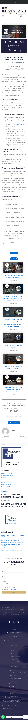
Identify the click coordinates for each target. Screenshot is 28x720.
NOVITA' (3, 482)
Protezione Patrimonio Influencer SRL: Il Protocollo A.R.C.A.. (12, 697)
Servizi (12, 650)
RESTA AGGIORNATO (14, 422)
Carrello (11, 683)
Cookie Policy (12, 675)
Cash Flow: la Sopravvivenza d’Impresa (10, 548)
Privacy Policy (12, 589)
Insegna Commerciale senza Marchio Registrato (12, 550)
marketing (21, 124)
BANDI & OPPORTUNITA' (7, 473)
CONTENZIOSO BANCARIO (7, 475)
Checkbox (4, 586)
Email (3, 576)
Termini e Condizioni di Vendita (17, 673)
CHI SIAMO (14, 258)
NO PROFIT (4, 480)
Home (12, 648)
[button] (2, 16)
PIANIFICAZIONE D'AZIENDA (8, 484)
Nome (3, 571)
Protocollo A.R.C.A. (5, 486)
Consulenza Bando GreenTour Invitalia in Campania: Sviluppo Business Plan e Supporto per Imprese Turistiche (13, 544)
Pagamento (12, 686)
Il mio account (13, 681)
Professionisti (14, 659)
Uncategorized (4, 491)
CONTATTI (14, 253)
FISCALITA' (3, 477)
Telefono (4, 581)
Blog (12, 653)
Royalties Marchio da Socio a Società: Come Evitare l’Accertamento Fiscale (13, 390)
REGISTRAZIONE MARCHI (7, 489)
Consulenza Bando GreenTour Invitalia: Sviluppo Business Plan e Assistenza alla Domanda (13, 298)
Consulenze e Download (17, 662)
